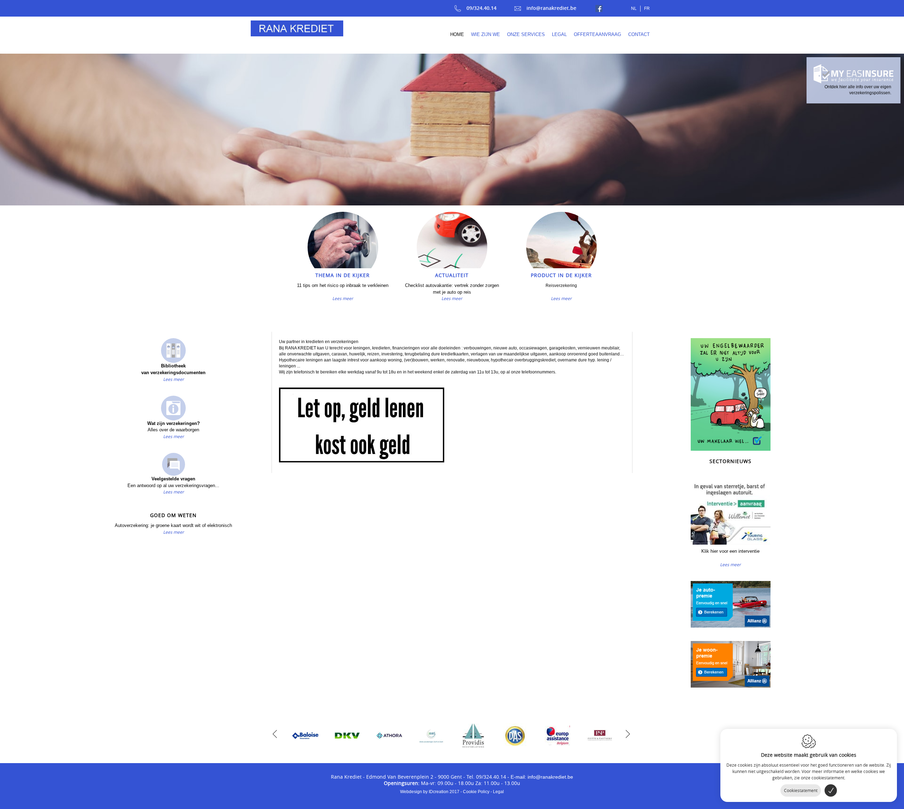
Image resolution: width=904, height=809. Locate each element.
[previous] (274, 733)
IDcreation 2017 (429, 791)
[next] (626, 733)
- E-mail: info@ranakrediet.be (540, 777)
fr (647, 8)
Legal (498, 791)
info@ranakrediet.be (551, 8)
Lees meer (342, 298)
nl (634, 8)
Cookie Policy (476, 791)
